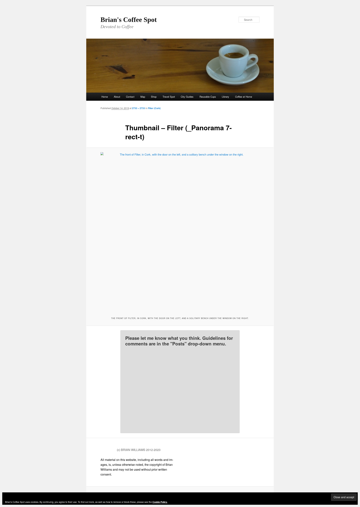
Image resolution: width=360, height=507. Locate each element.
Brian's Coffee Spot (128, 19)
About (117, 96)
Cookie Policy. (159, 502)
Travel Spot (169, 96)
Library (225, 96)
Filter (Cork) (154, 108)
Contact (130, 96)
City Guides (187, 96)
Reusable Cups (208, 96)
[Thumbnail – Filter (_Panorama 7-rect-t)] (180, 231)
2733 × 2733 (138, 108)
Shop (154, 96)
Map (142, 96)
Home (104, 96)
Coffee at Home (243, 96)
